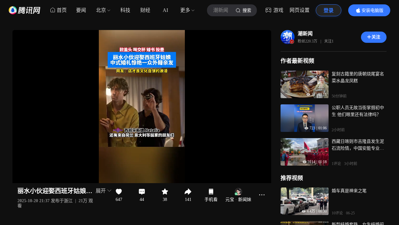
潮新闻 (305, 33)
